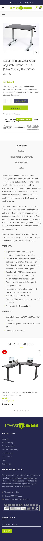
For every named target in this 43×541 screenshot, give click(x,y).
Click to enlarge (36, 52)
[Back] (3, 14)
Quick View (39, 355)
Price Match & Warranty (21, 156)
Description (21, 145)
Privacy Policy (7, 442)
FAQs (4, 460)
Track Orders (7, 457)
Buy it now (16, 108)
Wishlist (36, 6)
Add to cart (21, 101)
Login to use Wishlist (13, 114)
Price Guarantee (8, 446)
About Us (5, 439)
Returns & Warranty (10, 449)
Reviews (21, 151)
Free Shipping (21, 162)
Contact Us (6, 464)
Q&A (21, 168)
